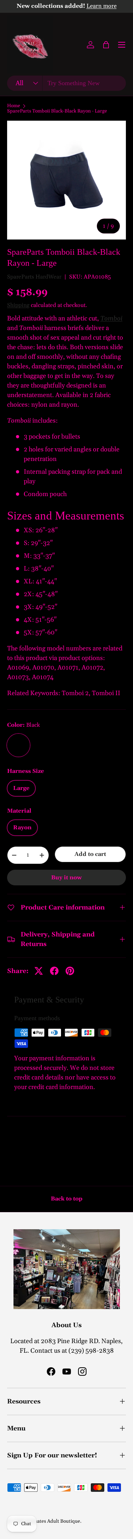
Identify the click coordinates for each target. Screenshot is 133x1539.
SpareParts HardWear (34, 276)
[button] (106, 45)
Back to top (66, 1198)
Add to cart (90, 854)
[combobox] (66, 83)
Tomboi (111, 318)
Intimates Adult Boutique (52, 1521)
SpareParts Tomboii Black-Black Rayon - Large (57, 111)
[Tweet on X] (38, 971)
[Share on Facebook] (54, 971)
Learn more (102, 6)
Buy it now (66, 877)
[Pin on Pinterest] (70, 971)
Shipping (18, 305)
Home (13, 106)
